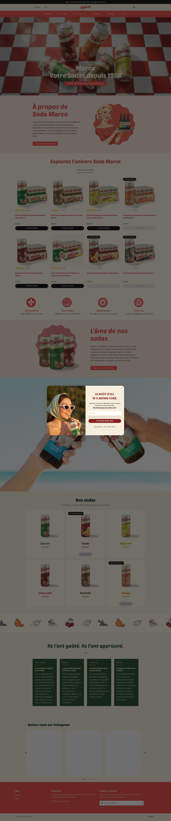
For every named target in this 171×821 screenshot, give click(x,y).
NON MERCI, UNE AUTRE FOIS (104, 427)
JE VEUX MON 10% (104, 421)
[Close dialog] (122, 388)
